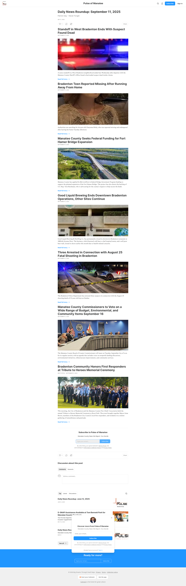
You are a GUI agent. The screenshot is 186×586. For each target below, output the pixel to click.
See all (61, 543)
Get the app (102, 577)
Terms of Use (102, 543)
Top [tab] (60, 493)
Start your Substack (88, 577)
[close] (111, 517)
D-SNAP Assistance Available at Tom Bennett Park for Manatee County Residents (81, 513)
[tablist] (66, 469)
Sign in (180, 3)
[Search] (158, 3)
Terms (104, 572)
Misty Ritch (61, 373)
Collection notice (112, 572)
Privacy (98, 572)
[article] (93, 503)
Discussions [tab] (72, 493)
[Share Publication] (162, 3)
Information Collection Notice (92, 545)
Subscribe (170, 3)
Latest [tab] (65, 493)
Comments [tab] (62, 469)
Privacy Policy (108, 545)
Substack (83, 582)
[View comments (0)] (66, 24)
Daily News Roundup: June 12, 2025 (74, 499)
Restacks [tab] (70, 469)
